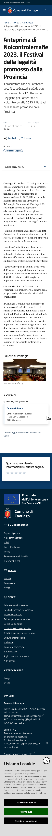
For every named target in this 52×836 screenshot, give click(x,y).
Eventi (7, 683)
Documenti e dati (12, 561)
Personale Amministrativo (16, 556)
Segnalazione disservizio (15, 736)
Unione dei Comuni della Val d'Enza (17, 2)
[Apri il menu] (4, 10)
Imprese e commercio (14, 647)
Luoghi (7, 678)
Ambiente (8, 642)
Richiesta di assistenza (15, 740)
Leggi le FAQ (10, 729)
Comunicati (28, 22)
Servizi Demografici (13, 624)
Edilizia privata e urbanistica (17, 619)
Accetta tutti (26, 811)
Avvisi (7, 587)
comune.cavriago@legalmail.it (23, 719)
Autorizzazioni (10, 651)
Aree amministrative (14, 537)
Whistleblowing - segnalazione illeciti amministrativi (22, 745)
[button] (45, 10)
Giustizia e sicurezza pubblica (17, 628)
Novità (16, 22)
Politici (7, 551)
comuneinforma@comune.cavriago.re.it (22, 716)
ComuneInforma (15, 408)
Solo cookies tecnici (26, 802)
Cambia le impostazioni (26, 821)
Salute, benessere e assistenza (19, 610)
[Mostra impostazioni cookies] (49, 418)
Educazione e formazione (16, 605)
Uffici (6, 542)
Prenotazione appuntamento (18, 733)
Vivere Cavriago (13, 670)
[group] (26, 372)
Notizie (7, 578)
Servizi (12, 597)
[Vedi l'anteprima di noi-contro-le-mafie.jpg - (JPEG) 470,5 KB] (24, 370)
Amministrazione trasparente (18, 754)
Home (6, 22)
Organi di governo (12, 533)
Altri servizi (9, 661)
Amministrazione (18, 525)
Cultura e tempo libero (14, 637)
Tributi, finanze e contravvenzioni (19, 633)
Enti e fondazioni (12, 547)
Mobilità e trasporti (13, 614)
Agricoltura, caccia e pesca (16, 656)
